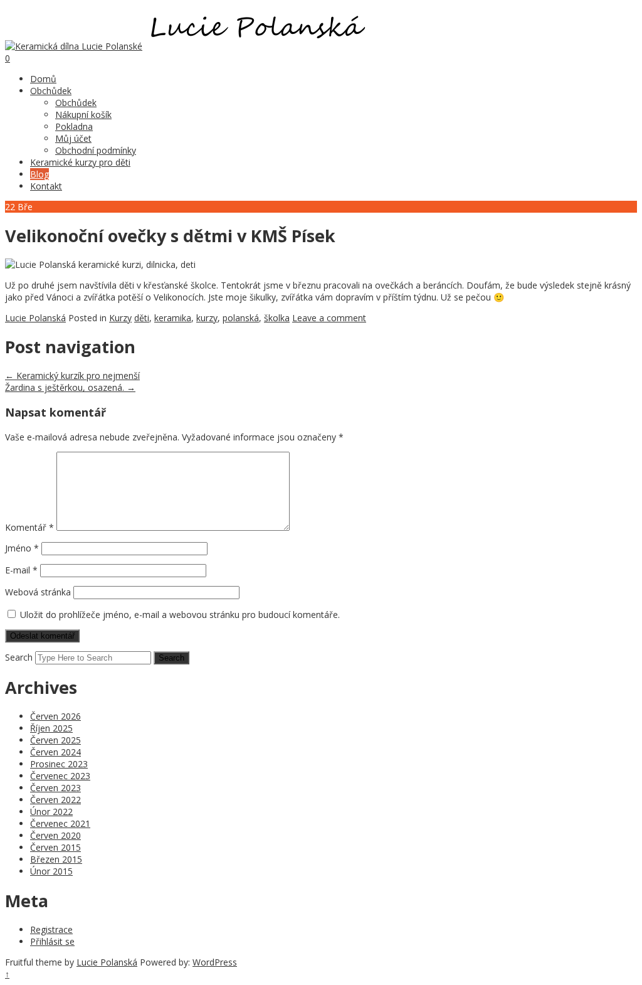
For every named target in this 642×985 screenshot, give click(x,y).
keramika (172, 318)
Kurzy (120, 318)
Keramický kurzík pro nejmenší (72, 375)
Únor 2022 (51, 811)
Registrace (51, 929)
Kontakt (46, 186)
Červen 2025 (55, 740)
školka (277, 318)
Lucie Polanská (35, 318)
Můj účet (73, 138)
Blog (39, 174)
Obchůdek (50, 91)
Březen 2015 (56, 859)
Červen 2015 (55, 847)
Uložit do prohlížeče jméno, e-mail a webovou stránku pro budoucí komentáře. (180, 614)
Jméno (22, 548)
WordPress (214, 962)
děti (141, 318)
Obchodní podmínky (95, 150)
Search (19, 657)
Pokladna (74, 126)
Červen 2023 (55, 788)
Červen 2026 (55, 716)
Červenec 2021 (60, 823)
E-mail (21, 570)
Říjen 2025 (51, 728)
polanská (241, 318)
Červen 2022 (55, 800)
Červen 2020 (55, 835)
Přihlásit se (52, 941)
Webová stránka (38, 592)
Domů (43, 79)
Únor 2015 (51, 871)
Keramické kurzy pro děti (80, 162)
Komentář (29, 527)
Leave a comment (329, 318)
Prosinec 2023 (59, 764)
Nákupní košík (83, 114)
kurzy (207, 318)
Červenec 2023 (60, 776)
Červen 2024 (55, 752)
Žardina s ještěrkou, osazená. (70, 387)
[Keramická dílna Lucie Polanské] (73, 46)
